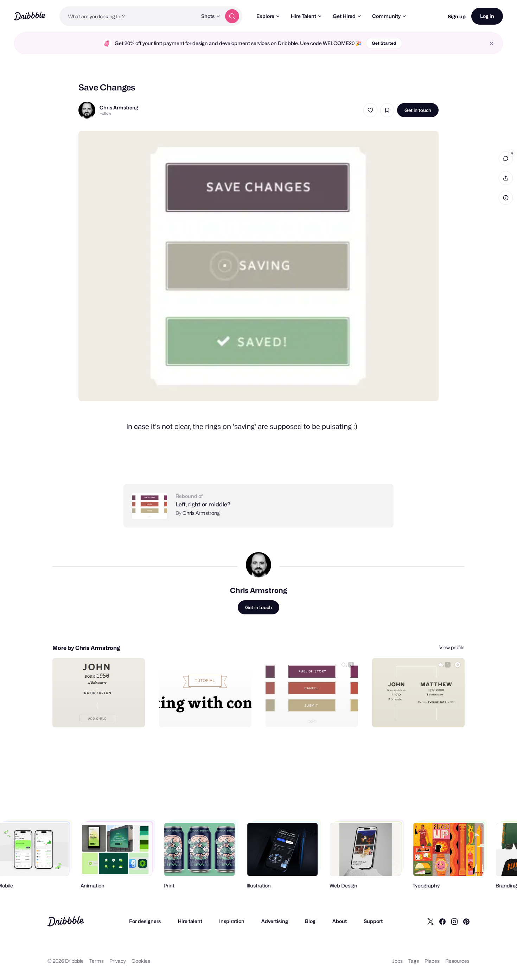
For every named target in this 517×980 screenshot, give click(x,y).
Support (373, 921)
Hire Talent (303, 16)
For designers (145, 921)
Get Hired (344, 16)
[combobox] (128, 16)
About (339, 921)
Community (386, 16)
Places (432, 961)
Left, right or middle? (202, 504)
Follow (105, 113)
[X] (430, 921)
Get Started (384, 43)
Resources (457, 961)
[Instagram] (454, 921)
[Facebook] (442, 921)
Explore (265, 16)
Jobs (397, 961)
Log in (487, 16)
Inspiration (231, 921)
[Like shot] (370, 110)
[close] (491, 43)
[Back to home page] (29, 16)
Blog (310, 921)
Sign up (457, 16)
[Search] (232, 16)
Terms (96, 961)
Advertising (274, 921)
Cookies (141, 961)
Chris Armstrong (119, 107)
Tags (413, 961)
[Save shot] (387, 110)
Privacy (117, 961)
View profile (452, 647)
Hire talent (190, 921)
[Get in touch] (104, 714)
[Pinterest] (466, 921)
